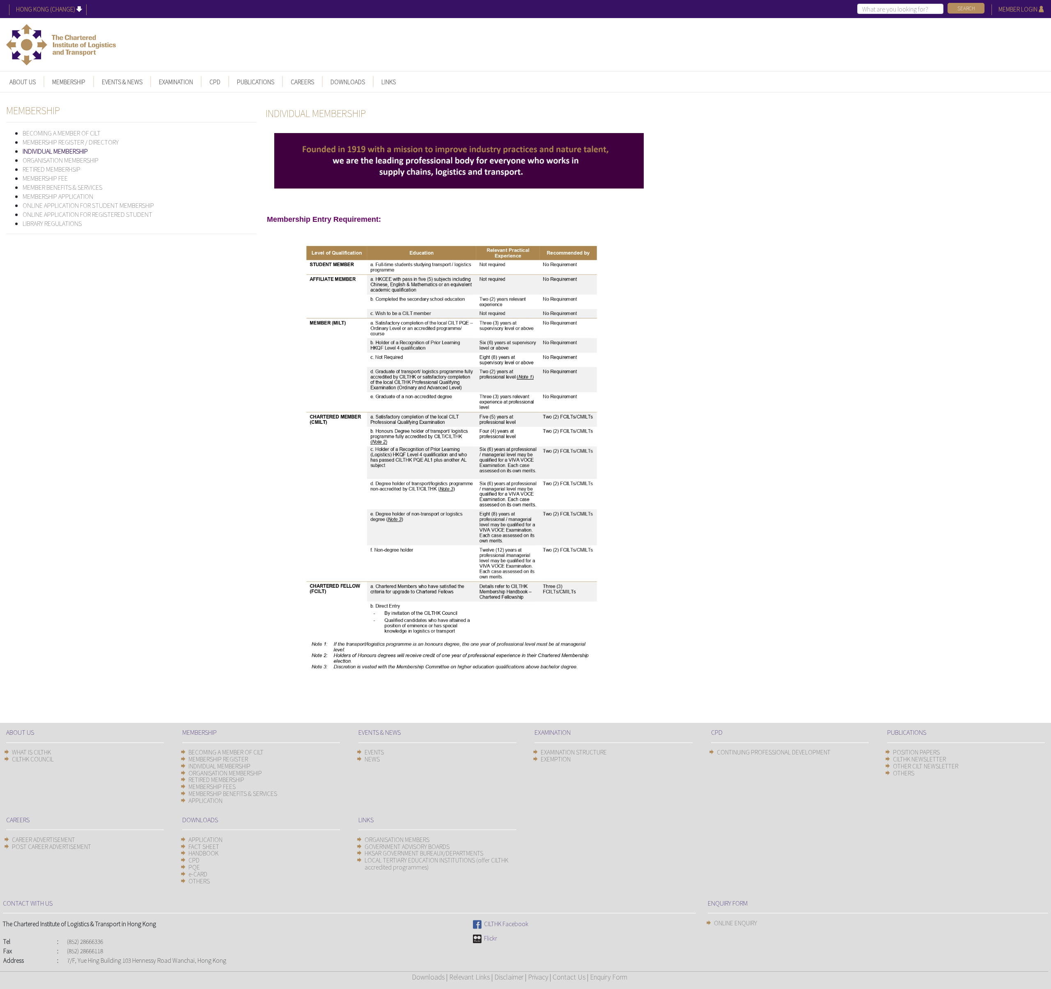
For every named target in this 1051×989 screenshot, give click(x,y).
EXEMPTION (556, 759)
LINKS (388, 82)
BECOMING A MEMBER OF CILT (62, 133)
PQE (194, 867)
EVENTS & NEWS (122, 82)
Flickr (489, 938)
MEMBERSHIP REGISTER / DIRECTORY (71, 142)
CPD (214, 82)
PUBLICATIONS (255, 82)
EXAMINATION (176, 82)
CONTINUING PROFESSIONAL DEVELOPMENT (774, 752)
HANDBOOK (203, 853)
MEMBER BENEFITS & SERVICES (62, 187)
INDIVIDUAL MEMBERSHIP (55, 151)
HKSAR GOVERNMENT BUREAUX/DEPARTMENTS (424, 853)
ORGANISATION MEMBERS (397, 839)
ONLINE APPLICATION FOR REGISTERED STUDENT (87, 214)
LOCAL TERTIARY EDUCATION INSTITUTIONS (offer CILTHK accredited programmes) (436, 863)
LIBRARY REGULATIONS (52, 223)
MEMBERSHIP (68, 82)
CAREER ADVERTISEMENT (43, 839)
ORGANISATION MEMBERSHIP (61, 160)
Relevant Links (469, 977)
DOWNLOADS (347, 82)
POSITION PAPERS (916, 752)
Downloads (428, 977)
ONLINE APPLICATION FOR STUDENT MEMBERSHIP (88, 205)
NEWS (372, 759)
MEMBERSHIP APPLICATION (58, 196)
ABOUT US (22, 82)
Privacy (538, 977)
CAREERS (302, 82)
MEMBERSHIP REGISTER (218, 759)
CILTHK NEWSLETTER (919, 759)
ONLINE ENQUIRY (735, 923)
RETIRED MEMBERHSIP (51, 169)
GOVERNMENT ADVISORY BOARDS (407, 846)
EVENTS (374, 752)
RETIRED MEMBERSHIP (216, 779)
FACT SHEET (203, 846)
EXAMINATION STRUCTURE (574, 752)
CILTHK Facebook (505, 924)
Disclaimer (508, 977)
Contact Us (569, 977)
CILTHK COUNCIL (33, 759)
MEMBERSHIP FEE (45, 178)
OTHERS (903, 773)
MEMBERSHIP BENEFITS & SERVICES (232, 793)
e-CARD (197, 874)
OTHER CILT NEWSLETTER (925, 766)
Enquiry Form (608, 977)
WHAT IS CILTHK (31, 752)
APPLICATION (205, 800)
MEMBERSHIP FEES (212, 786)
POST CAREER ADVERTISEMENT (51, 846)
